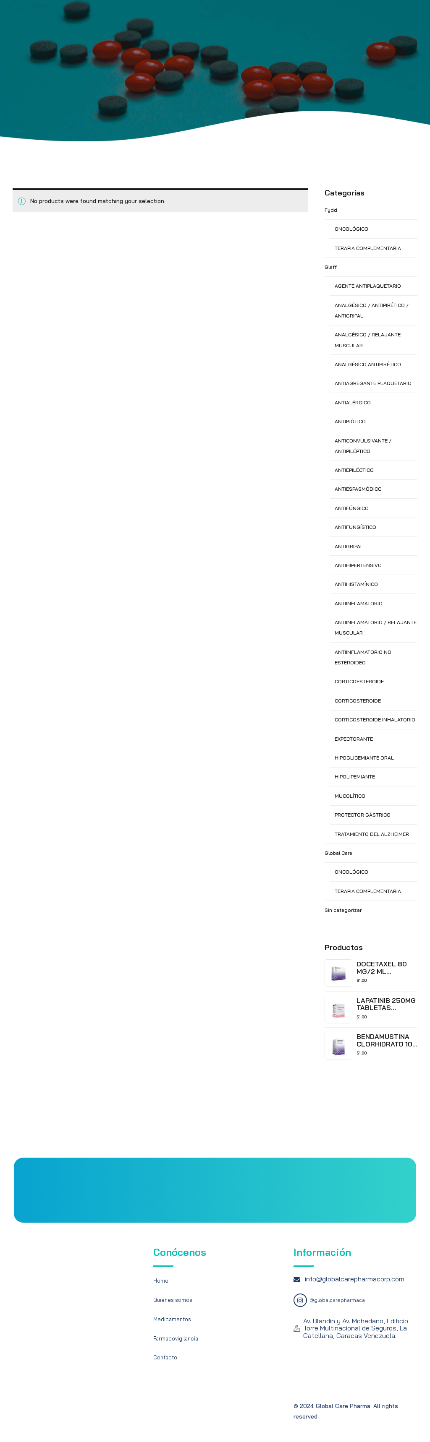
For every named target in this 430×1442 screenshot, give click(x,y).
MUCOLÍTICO (350, 796)
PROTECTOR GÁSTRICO (363, 815)
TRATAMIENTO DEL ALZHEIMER (372, 834)
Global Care (338, 853)
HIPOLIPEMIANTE (355, 776)
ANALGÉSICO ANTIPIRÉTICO (368, 364)
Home (160, 1280)
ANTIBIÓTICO (350, 421)
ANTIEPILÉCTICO (354, 470)
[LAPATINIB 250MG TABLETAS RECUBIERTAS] (338, 1009)
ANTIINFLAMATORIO (359, 603)
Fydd (331, 210)
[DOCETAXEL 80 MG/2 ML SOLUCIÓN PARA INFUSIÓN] (338, 973)
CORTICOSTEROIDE (358, 701)
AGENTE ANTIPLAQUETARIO (368, 286)
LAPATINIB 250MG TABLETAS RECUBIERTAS (386, 1007)
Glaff (331, 267)
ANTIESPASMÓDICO (358, 489)
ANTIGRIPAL (349, 546)
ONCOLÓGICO (351, 229)
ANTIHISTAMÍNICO (356, 584)
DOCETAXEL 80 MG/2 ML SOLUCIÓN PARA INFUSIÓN (383, 975)
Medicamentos (172, 1319)
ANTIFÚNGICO (352, 508)
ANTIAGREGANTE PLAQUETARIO (373, 383)
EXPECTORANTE (354, 739)
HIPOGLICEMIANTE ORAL (364, 758)
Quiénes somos (172, 1299)
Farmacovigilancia (175, 1338)
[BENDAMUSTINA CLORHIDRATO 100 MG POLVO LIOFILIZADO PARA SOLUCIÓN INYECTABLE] (338, 1045)
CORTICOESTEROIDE (359, 681)
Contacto (165, 1357)
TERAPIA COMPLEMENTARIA (368, 248)
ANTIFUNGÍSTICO (355, 527)
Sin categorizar (343, 910)
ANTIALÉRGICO (353, 402)
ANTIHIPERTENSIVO (358, 565)
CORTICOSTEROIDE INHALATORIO (375, 719)
